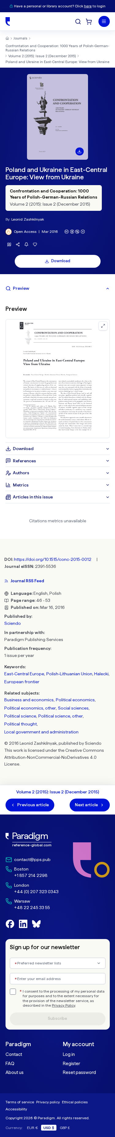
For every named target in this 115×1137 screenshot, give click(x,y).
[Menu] (104, 21)
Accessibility (16, 1109)
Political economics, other (30, 708)
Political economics (75, 699)
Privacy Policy (63, 1005)
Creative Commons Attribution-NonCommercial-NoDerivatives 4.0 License (54, 757)
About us (15, 1072)
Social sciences (73, 708)
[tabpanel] (58, 368)
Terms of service (20, 1102)
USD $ (48, 1127)
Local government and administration (41, 731)
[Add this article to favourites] (35, 244)
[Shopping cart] (89, 21)
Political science (20, 716)
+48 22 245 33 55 (32, 907)
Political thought (20, 723)
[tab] (58, 288)
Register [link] (71, 1063)
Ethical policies (75, 1102)
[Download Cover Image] (79, 151)
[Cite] (9, 244)
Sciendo (12, 623)
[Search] (78, 21)
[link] (32, 840)
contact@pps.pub (32, 859)
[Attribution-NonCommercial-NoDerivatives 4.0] (74, 231)
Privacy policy (48, 1102)
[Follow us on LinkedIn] (23, 923)
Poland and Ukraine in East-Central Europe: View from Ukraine (57, 62)
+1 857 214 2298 (31, 875)
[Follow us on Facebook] (10, 923)
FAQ (10, 1063)
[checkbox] (13, 992)
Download (60, 261)
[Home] (8, 21)
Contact (14, 1054)
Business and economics (29, 699)
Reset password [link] (79, 1072)
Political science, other (60, 716)
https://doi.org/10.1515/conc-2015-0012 (52, 559)
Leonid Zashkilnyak (27, 219)
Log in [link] (69, 1054)
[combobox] (57, 963)
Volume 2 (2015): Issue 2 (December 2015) (42, 56)
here (88, 6)
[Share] (18, 244)
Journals (20, 38)
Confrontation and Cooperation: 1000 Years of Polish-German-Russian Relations (57, 48)
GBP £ (65, 1127)
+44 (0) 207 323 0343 (36, 891)
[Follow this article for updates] (26, 244)
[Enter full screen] (103, 325)
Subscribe (57, 1018)
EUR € (32, 1127)
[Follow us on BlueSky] (36, 923)
